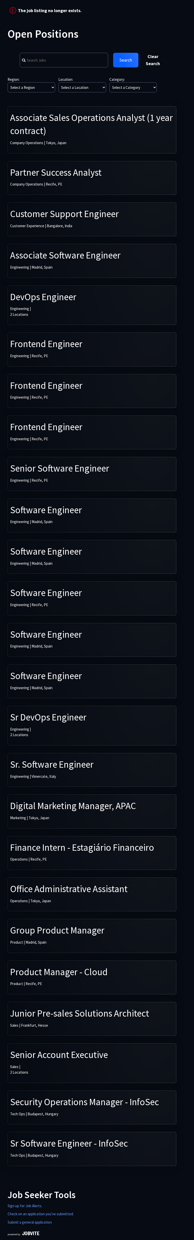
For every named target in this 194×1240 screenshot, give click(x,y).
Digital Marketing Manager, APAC (73, 806)
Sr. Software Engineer (51, 764)
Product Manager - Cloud (59, 972)
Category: (117, 79)
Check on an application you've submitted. (41, 1213)
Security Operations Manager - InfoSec (84, 1102)
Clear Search (153, 60)
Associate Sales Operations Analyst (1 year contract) (91, 124)
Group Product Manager (57, 930)
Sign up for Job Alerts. (25, 1205)
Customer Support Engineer (64, 214)
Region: (13, 79)
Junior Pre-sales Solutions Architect (79, 1013)
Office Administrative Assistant (69, 889)
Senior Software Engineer (59, 468)
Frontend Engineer (46, 344)
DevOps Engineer (43, 297)
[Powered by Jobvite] (23, 1234)
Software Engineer (46, 510)
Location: (65, 79)
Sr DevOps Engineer (48, 717)
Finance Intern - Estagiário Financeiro (82, 847)
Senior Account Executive (59, 1055)
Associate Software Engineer (65, 255)
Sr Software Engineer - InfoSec (69, 1143)
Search (125, 60)
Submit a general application (30, 1222)
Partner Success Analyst (56, 172)
